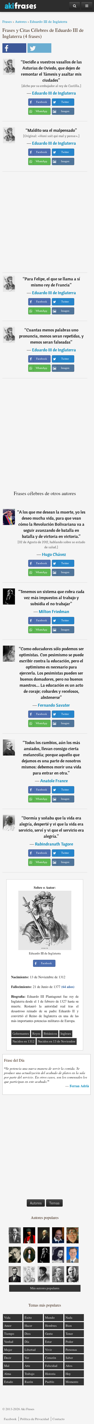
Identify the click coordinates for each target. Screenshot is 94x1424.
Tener (69, 1333)
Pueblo (49, 1382)
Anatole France (54, 780)
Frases (7, 21)
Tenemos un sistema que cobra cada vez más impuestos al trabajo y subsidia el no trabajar (52, 597)
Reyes (36, 1033)
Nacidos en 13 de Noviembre (56, 1041)
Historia (50, 1373)
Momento (72, 1382)
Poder (69, 1341)
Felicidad (51, 1365)
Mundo (50, 1317)
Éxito (28, 1317)
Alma (7, 1373)
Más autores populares (44, 1288)
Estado (8, 1382)
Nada (69, 1317)
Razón (29, 1382)
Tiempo (9, 1333)
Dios (28, 1333)
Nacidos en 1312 (23, 1041)
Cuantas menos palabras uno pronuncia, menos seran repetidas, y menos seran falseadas (51, 336)
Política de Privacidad (34, 1419)
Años (69, 1365)
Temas (54, 1203)
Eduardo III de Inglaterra (48, 21)
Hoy (68, 1373)
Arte (27, 1365)
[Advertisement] (47, 222)
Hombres (51, 1325)
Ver (27, 1357)
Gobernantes (21, 1033)
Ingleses (65, 1033)
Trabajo (29, 1373)
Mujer (8, 1349)
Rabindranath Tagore (54, 844)
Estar (48, 1341)
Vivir (48, 1349)
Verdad (8, 1341)
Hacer (28, 1325)
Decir (7, 1357)
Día (27, 1341)
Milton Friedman (54, 611)
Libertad (30, 1349)
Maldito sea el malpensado (51, 130)
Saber (69, 1357)
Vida (7, 1317)
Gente (49, 1333)
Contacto (59, 1419)
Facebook (10, 1419)
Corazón (50, 1357)
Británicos (50, 1033)
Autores (21, 21)
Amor (7, 1325)
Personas (71, 1349)
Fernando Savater (54, 705)
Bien (69, 1325)
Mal (6, 1365)
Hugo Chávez (54, 554)
